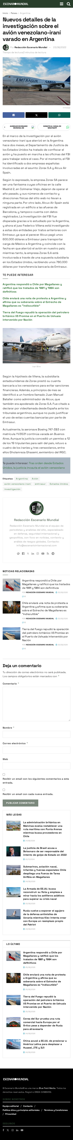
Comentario (11, 683)
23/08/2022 (59, 47)
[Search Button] (68, 4)
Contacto (28, 1106)
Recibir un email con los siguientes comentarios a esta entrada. (36, 780)
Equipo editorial (11, 1106)
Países (14, 13)
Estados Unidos (59, 484)
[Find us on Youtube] (22, 1130)
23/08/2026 (30, 929)
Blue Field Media (47, 1088)
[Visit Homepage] (16, 3)
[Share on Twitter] (36, 115)
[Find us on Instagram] (13, 1130)
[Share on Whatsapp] (59, 115)
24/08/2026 (30, 881)
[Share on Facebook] (14, 115)
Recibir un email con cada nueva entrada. (28, 794)
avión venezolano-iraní (17, 484)
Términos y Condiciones (56, 1110)
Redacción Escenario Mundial (31, 47)
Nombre (9, 727)
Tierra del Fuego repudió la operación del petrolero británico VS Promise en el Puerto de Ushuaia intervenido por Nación (36, 316)
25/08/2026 (62, 592)
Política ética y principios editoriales (21, 1110)
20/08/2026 (30, 903)
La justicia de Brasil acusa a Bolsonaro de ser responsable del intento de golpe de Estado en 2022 (45, 851)
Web (5, 759)
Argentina (25, 13)
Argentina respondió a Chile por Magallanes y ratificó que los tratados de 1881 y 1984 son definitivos (32, 288)
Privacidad (10, 1114)
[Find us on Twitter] (8, 1130)
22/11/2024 (30, 859)
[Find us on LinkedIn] (17, 1130)
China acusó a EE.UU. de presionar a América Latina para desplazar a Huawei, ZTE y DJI (45, 1044)
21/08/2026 (30, 841)
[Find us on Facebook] (3, 1130)
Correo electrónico (15, 743)
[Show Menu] (61, 4)
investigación (12, 489)
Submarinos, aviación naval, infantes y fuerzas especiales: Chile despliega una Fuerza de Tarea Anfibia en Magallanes (44, 872)
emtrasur (40, 484)
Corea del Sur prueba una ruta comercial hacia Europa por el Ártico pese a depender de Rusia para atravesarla (43, 1024)
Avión (35, 478)
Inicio (5, 13)
